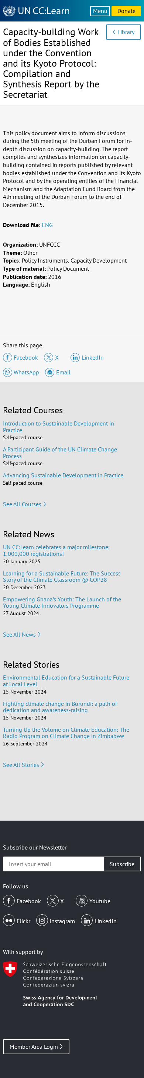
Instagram (62, 921)
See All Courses (22, 504)
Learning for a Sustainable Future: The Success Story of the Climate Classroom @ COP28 (62, 577)
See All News (19, 634)
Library (125, 32)
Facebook (29, 901)
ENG (47, 224)
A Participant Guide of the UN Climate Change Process (60, 452)
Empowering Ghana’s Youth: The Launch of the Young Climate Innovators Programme (62, 602)
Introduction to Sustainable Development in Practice (58, 427)
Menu (100, 10)
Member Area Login (34, 1046)
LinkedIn (106, 921)
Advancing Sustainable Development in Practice (63, 475)
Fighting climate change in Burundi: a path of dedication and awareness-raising (60, 707)
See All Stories (21, 764)
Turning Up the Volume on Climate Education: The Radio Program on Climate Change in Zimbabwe (66, 733)
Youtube (99, 901)
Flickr (23, 921)
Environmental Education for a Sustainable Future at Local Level (66, 681)
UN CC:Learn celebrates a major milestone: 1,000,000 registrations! (56, 550)
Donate (126, 10)
